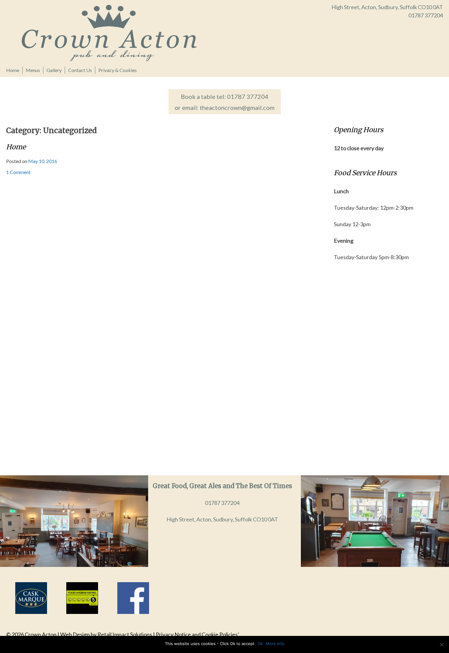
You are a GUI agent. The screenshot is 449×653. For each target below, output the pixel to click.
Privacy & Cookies (117, 70)
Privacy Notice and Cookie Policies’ (197, 634)
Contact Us (80, 70)
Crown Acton (41, 634)
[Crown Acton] (115, 32)
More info (275, 643)
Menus (33, 70)
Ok (260, 643)
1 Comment (18, 172)
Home (12, 70)
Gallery (54, 70)
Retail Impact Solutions (124, 634)
